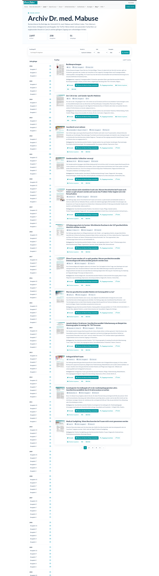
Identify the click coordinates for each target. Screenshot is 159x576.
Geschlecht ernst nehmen (75, 127)
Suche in (82, 49)
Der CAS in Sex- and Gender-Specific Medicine (83, 96)
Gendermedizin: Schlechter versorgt (79, 158)
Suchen (126, 52)
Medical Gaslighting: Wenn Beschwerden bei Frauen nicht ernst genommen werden (97, 421)
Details (71, 85)
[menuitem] (26, 6)
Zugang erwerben (107, 85)
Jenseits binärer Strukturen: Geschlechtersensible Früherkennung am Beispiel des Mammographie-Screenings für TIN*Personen (96, 324)
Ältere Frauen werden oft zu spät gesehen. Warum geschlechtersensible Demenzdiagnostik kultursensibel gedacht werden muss (93, 259)
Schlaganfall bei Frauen (74, 357)
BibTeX (74, 89)
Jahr (97, 49)
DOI (118, 148)
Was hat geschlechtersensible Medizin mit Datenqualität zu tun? (90, 292)
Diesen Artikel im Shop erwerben (88, 85)
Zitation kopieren (122, 85)
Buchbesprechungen (73, 64)
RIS (68, 89)
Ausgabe (111, 49)
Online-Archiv (130, 6)
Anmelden (131, 2)
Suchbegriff (32, 49)
